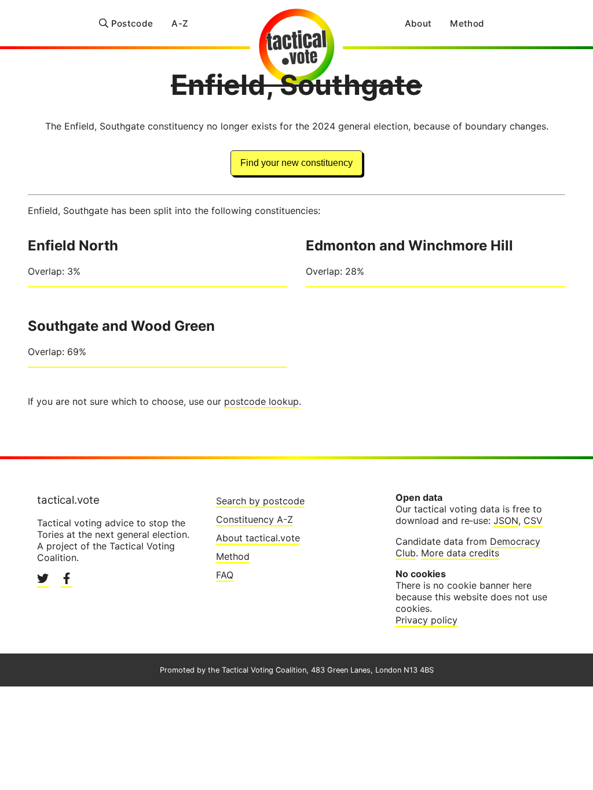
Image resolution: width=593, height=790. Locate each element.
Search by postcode (260, 501)
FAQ (224, 575)
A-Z (179, 23)
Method (467, 23)
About (418, 23)
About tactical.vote (258, 538)
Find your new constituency (296, 163)
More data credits (460, 553)
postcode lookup (261, 401)
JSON (505, 520)
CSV (533, 520)
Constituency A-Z (254, 519)
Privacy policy (426, 620)
